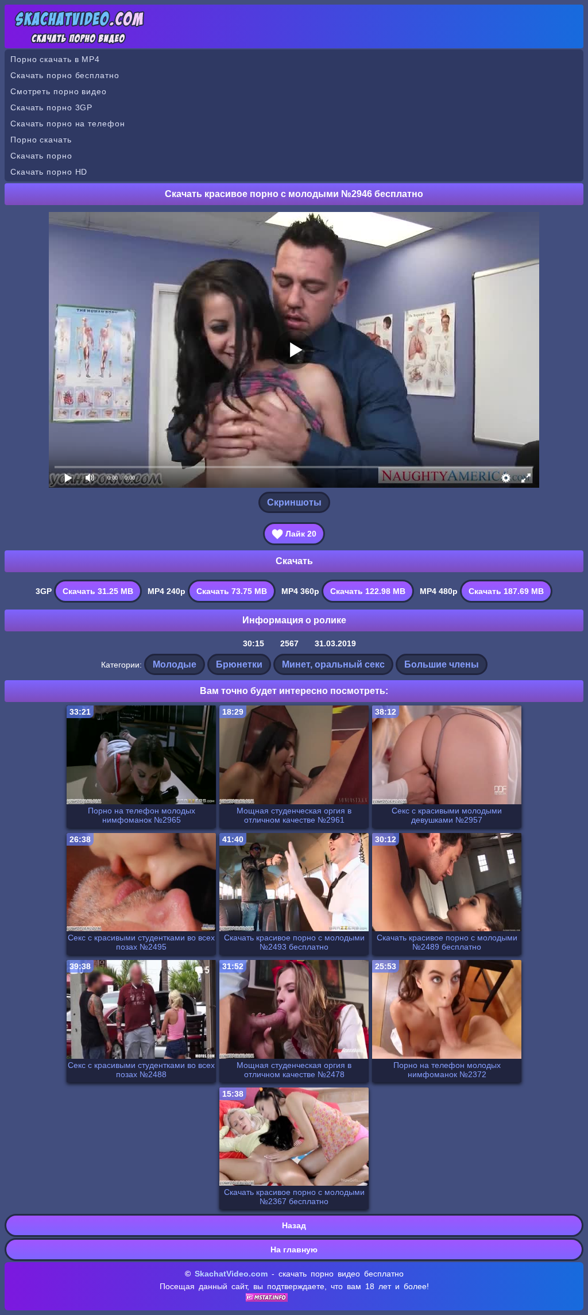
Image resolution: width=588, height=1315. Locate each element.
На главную (294, 1249)
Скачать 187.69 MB (506, 591)
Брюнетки (239, 664)
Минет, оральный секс (333, 664)
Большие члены (441, 664)
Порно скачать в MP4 (55, 59)
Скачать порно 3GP (51, 107)
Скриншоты (294, 502)
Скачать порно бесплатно (64, 75)
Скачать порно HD (48, 171)
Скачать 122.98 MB (367, 591)
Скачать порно (41, 155)
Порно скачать (41, 139)
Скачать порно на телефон (67, 123)
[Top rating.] (267, 1299)
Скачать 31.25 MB (98, 591)
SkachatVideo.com (231, 1273)
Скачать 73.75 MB (231, 591)
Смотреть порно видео (58, 91)
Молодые (174, 664)
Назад (294, 1225)
